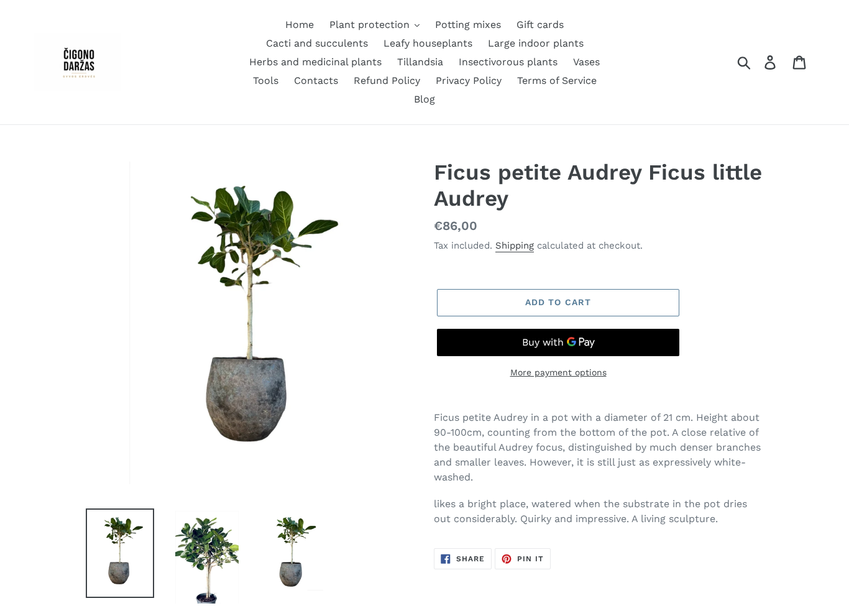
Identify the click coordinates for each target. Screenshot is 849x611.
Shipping (514, 245)
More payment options (558, 372)
